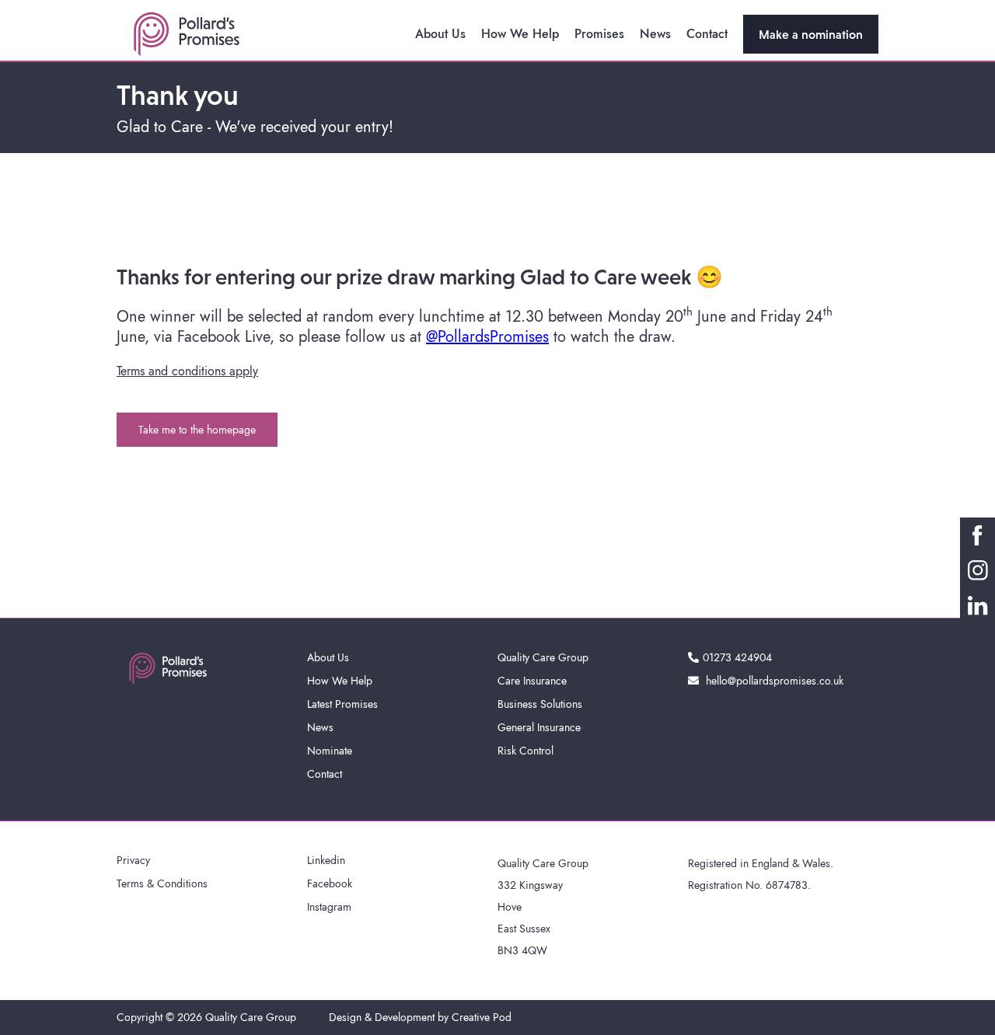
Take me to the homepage (197, 429)
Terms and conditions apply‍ (187, 371)
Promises (599, 34)
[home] (187, 34)
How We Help (520, 34)
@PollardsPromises (487, 337)
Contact (707, 34)
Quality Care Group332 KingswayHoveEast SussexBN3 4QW (543, 907)
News (655, 34)
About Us (440, 34)
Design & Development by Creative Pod (420, 1017)
